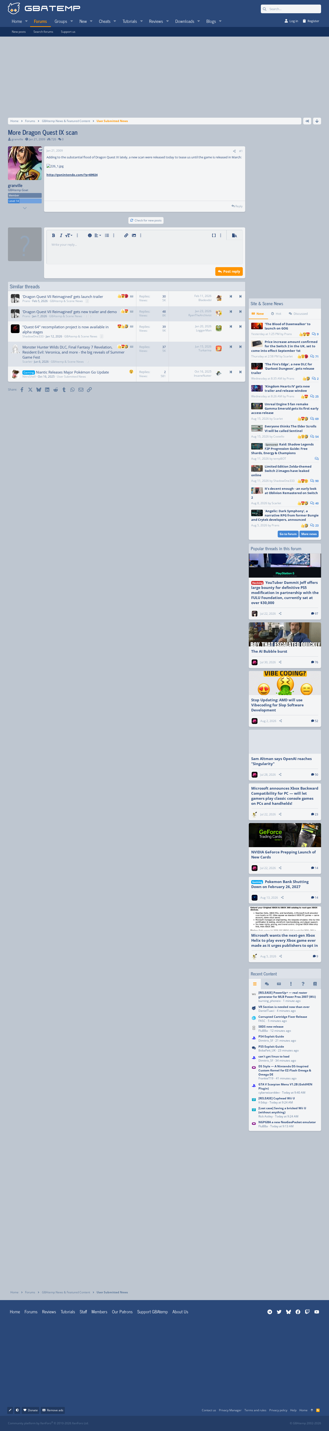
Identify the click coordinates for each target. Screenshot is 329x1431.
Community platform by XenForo (48, 1423)
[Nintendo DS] (254, 1029)
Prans (288, 334)
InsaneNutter (202, 376)
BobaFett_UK (267, 1050)
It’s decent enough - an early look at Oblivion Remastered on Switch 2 (284, 492)
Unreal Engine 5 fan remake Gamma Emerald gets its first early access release (284, 408)
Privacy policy (278, 1410)
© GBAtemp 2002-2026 (305, 1423)
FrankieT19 (265, 1078)
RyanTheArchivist (199, 315)
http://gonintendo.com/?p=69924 (72, 175)
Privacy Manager (230, 1410)
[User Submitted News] (279, 984)
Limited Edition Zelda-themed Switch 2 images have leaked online (281, 470)
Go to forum (288, 534)
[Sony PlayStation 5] (254, 1049)
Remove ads (55, 1410)
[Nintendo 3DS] (254, 1019)
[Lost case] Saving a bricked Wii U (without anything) (282, 1110)
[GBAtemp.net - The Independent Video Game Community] (44, 9)
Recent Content (264, 974)
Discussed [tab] (301, 313)
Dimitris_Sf (265, 1040)
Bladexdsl (204, 300)
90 (317, 481)
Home (15, 1311)
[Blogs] (315, 984)
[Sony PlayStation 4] (254, 1039)
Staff (83, 1311)
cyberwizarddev (269, 1092)
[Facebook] (168, 1423)
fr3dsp (262, 1102)
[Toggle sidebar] (307, 121)
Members (99, 1311)
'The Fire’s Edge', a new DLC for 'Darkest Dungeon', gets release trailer (282, 368)
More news (309, 534)
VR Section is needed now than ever (283, 1007)
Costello (278, 436)
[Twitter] (200, 1423)
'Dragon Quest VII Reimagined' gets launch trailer (62, 296)
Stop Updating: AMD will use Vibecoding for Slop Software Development (277, 704)
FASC (261, 1021)
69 (317, 419)
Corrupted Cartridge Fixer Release (282, 1017)
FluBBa (263, 1031)
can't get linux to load (274, 1056)
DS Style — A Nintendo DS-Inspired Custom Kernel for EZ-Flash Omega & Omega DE (284, 1070)
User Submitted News (71, 376)
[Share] (234, 151)
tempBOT (279, 459)
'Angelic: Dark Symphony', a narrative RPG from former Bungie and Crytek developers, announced (285, 515)
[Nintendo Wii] (254, 997)
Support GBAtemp (152, 1311)
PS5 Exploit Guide (271, 1046)
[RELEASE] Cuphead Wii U (276, 1098)
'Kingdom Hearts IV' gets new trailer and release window (287, 388)
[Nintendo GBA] (254, 1073)
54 (317, 437)
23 (317, 525)
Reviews (49, 1311)
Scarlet (288, 356)
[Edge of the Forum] (291, 984)
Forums (31, 1311)
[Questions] (303, 984)
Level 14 (14, 201)
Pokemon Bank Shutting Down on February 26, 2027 (280, 884)
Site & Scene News (267, 303)
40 (317, 503)
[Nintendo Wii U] (254, 1100)
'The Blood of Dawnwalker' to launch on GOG (287, 326)
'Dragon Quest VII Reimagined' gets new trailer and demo (69, 311)
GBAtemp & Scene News (66, 301)
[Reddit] (179, 1423)
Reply (239, 206)
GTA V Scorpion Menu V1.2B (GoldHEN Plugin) (285, 1086)
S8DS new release (270, 1027)
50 (316, 775)
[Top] (312, 1410)
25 (317, 396)
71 (317, 357)
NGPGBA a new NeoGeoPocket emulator (287, 1122)
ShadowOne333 (33, 336)
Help (293, 1410)
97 (316, 614)
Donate (33, 1410)
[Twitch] (190, 1423)
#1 (241, 151)
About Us (180, 1311)
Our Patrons (122, 1311)
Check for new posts (148, 220)
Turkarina (204, 350)
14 (316, 868)
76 (316, 662)
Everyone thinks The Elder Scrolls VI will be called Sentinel (290, 428)
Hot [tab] (278, 313)
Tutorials (68, 1311)
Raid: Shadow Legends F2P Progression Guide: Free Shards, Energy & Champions (282, 448)
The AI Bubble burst (269, 651)
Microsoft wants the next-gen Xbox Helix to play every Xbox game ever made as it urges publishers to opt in (284, 940)
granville (17, 139)
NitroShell (29, 376)
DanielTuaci (266, 1011)
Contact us (209, 1410)
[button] (26, 21)
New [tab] (260, 313)
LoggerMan (203, 330)
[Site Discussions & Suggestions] (254, 1009)
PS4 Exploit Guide (271, 1036)
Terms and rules (255, 1410)
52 (316, 721)
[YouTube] (211, 1423)
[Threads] (267, 984)
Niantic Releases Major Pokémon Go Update (72, 372)
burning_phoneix (269, 1001)
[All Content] (255, 984)
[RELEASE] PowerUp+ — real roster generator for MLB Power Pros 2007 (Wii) (287, 995)
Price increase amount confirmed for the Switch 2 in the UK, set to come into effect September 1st (284, 346)
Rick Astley (265, 1116)
